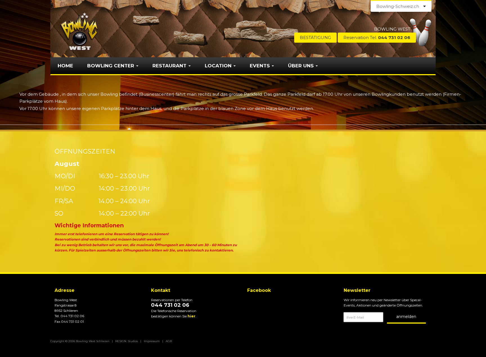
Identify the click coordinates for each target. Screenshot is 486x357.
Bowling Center (111, 65)
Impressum (152, 341)
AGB (169, 341)
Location (219, 65)
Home (65, 65)
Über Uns (301, 65)
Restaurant (170, 65)
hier (191, 316)
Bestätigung (315, 37)
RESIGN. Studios (126, 341)
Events (260, 65)
